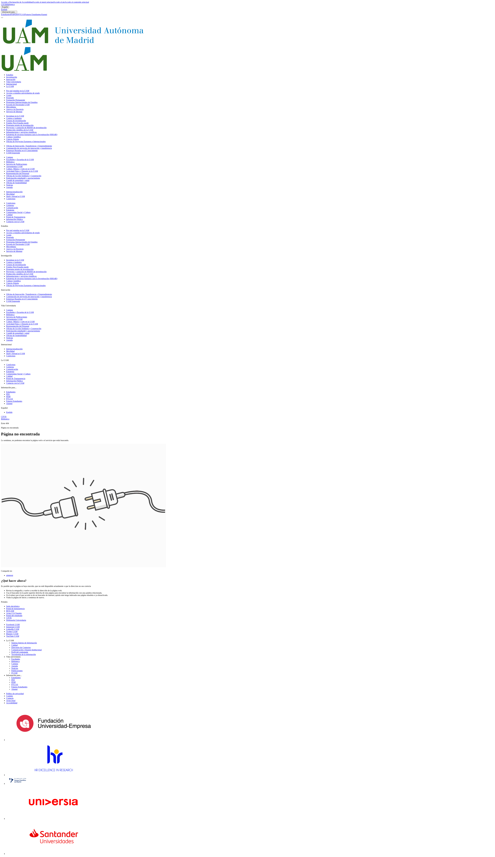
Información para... (9, 12)
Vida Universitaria (13, 82)
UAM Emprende (13, 153)
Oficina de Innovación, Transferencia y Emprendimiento (29, 146)
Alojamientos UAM (14, 166)
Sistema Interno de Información (24, 643)
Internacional (11, 84)
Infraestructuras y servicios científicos (21, 132)
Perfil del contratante (19, 652)
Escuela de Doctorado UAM (18, 105)
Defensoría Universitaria (16, 620)
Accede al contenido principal (77, 2)
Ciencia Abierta (12, 139)
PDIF (16, 14)
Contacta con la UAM (15, 222)
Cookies (9, 696)
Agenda (9, 187)
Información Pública (14, 219)
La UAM (10, 86)
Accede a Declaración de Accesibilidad (17, 2)
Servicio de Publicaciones (16, 164)
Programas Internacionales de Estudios (22, 102)
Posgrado (10, 98)
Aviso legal (10, 700)
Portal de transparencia (15, 608)
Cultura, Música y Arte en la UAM (20, 169)
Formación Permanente (15, 100)
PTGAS (21, 14)
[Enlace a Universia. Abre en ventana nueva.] (53, 819)
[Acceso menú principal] (2, 17)
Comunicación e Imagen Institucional (26, 650)
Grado (8, 95)
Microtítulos (11, 107)
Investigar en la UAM (15, 116)
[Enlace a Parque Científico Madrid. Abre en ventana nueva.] (17, 784)
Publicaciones (17, 671)
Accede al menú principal (43, 2)
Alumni (44, 14)
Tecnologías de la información (23, 654)
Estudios (9, 75)
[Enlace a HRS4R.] (53, 775)
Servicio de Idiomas (14, 112)
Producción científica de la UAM (19, 130)
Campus (9, 157)
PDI (12, 14)
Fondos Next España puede (17, 123)
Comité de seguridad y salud (17, 180)
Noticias (9, 185)
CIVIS (3, 4)
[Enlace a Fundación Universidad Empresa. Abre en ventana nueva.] (53, 740)
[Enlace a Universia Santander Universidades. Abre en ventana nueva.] (53, 854)
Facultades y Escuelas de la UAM (20, 159)
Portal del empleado (14, 615)
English (4, 9)
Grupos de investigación (16, 121)
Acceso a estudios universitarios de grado (23, 93)
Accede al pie (59, 2)
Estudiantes (5, 14)
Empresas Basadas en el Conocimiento (22, 150)
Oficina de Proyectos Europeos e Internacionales (26, 141)
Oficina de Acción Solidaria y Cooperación (23, 176)
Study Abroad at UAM (15, 196)
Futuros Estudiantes (33, 14)
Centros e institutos (14, 118)
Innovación (10, 79)
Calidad (9, 215)
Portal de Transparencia (15, 217)
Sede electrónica (12, 606)
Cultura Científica (13, 137)
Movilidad (10, 194)
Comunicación (12, 208)
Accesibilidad (11, 703)
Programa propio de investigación (20, 125)
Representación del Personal (17, 173)
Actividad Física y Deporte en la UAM (22, 171)
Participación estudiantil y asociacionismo (23, 178)
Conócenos (10, 199)
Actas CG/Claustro (14, 613)
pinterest (9, 575)
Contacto (10, 698)
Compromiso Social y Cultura (18, 212)
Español (5, 7)
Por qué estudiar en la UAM (17, 91)
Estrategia (10, 210)
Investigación (11, 77)
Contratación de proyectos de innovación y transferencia (29, 148)
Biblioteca (10, 4)
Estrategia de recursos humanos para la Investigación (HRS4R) (31, 134)
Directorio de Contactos (21, 647)
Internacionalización (14, 192)
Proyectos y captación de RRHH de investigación (26, 127)
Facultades (15, 659)
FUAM (14, 673)
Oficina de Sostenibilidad (16, 183)
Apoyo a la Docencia (14, 109)
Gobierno (10, 205)
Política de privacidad (15, 694)
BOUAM (10, 611)
